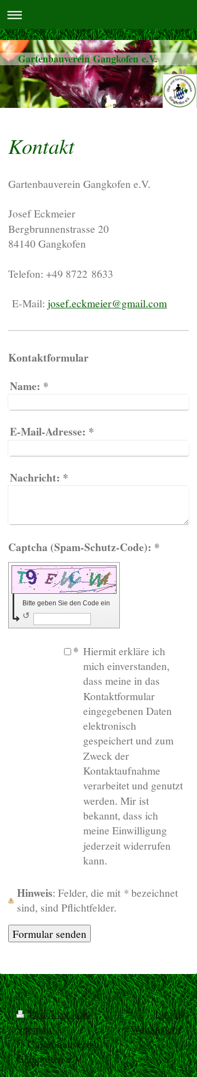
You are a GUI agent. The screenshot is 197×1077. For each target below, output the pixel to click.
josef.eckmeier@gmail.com (107, 303)
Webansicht (155, 1029)
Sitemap (33, 1029)
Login (168, 1013)
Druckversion (58, 1013)
